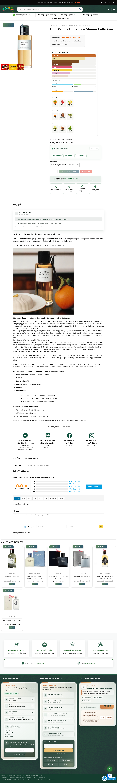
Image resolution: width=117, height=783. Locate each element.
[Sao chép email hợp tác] (32, 712)
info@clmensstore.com (16, 713)
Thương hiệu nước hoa (70, 15)
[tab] (53, 427)
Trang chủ (54, 25)
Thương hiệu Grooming (47, 15)
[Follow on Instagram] (105, 2)
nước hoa (24, 375)
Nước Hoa (73, 25)
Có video (53, 498)
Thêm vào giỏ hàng (69, 171)
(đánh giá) (61, 139)
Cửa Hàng (63, 25)
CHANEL (58, 573)
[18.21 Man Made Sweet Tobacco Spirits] (105, 558)
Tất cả (17, 498)
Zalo (103, 717)
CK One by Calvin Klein (12, 620)
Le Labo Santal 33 (12, 577)
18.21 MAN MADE (105, 573)
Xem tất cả (94, 148)
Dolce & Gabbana (35, 573)
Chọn (12, 584)
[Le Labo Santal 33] (12, 558)
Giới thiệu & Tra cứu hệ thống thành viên (107, 707)
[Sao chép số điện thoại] (32, 699)
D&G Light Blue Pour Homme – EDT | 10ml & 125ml (35, 577)
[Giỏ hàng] (114, 9)
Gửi (101, 527)
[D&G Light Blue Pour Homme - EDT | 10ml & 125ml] (35, 558)
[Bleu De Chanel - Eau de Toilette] (58, 558)
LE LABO (12, 573)
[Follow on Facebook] (101, 2)
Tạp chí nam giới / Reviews (58, 18)
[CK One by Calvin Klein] (12, 602)
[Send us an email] (109, 2)
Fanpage (110, 717)
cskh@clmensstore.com (17, 706)
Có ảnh (61, 498)
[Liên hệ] (109, 769)
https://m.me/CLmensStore (77, 421)
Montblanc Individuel (82, 577)
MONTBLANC (82, 573)
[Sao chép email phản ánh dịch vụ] (32, 719)
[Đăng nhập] (108, 9)
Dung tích (53, 161)
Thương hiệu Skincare (91, 15)
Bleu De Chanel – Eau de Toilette (58, 577)
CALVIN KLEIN (12, 616)
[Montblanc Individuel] (81, 558)
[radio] (58, 165)
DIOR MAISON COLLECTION (71, 37)
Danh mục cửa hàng (24, 15)
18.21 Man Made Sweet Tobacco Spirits (105, 577)
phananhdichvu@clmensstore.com (19, 719)
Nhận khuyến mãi (58, 750)
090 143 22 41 (13, 700)
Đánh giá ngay (94, 486)
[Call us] (113, 2)
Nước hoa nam (84, 25)
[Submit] (80, 9)
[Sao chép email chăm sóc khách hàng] (32, 706)
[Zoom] (4, 67)
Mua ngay (86, 171)
